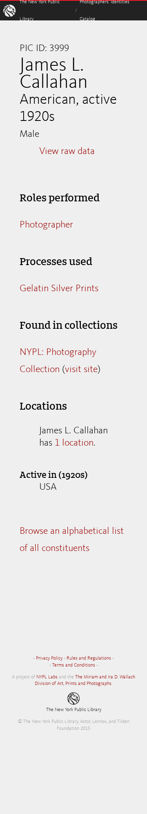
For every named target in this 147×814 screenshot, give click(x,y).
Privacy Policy (49, 658)
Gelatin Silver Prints (59, 289)
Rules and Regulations (89, 658)
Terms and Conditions (73, 665)
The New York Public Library (73, 709)
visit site (81, 370)
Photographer (46, 225)
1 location (74, 443)
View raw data (67, 151)
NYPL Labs (47, 677)
